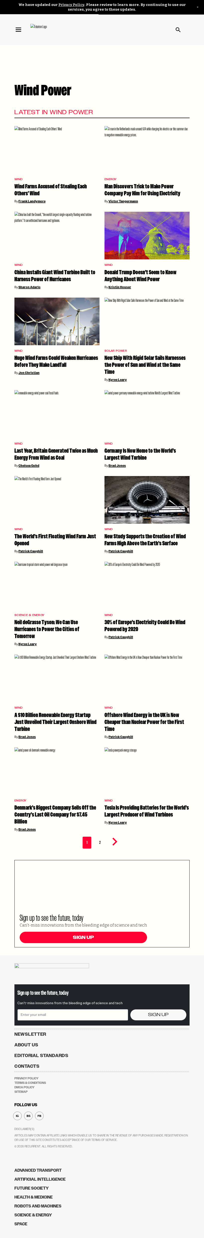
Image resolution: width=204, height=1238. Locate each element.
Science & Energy (29, 615)
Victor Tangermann (123, 201)
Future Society (31, 1188)
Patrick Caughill (30, 551)
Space (20, 1224)
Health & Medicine (33, 1197)
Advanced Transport (38, 1170)
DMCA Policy (24, 1087)
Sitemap (21, 1092)
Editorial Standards (41, 1055)
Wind (18, 179)
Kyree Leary (117, 380)
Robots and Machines (37, 1206)
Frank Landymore (32, 201)
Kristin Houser (119, 287)
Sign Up (83, 937)
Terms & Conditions (30, 1083)
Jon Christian (29, 373)
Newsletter (30, 1034)
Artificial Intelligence (40, 1179)
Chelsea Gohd (28, 466)
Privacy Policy (71, 5)
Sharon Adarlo (29, 287)
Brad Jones (117, 466)
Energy (110, 179)
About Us (26, 1045)
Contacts (27, 1066)
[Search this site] (178, 29)
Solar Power (115, 350)
